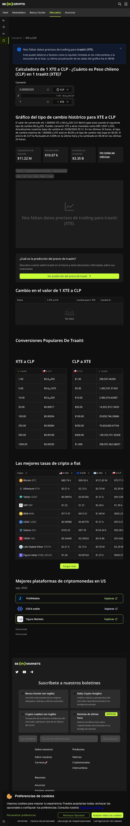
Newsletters (19, 12)
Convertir (17, 37)
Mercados (55, 12)
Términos (22, 820)
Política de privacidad (42, 820)
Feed (5, 12)
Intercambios (80, 767)
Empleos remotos (45, 790)
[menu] (4, 30)
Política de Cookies (91, 807)
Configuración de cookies (107, 820)
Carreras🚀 (41, 762)
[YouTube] (24, 672)
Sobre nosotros (43, 757)
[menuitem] (4, 20)
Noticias (77, 757)
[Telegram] (32, 672)
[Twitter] (17, 672)
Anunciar (70, 12)
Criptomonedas (81, 762)
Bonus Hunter (38, 12)
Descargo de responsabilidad (74, 820)
